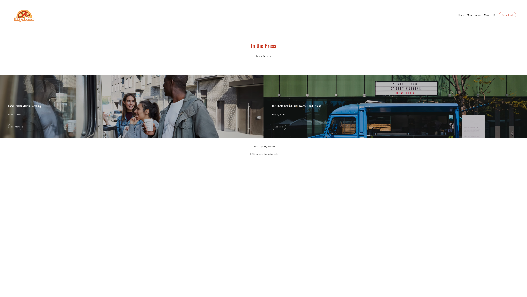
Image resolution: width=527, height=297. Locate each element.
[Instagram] (494, 15)
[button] (15, 127)
